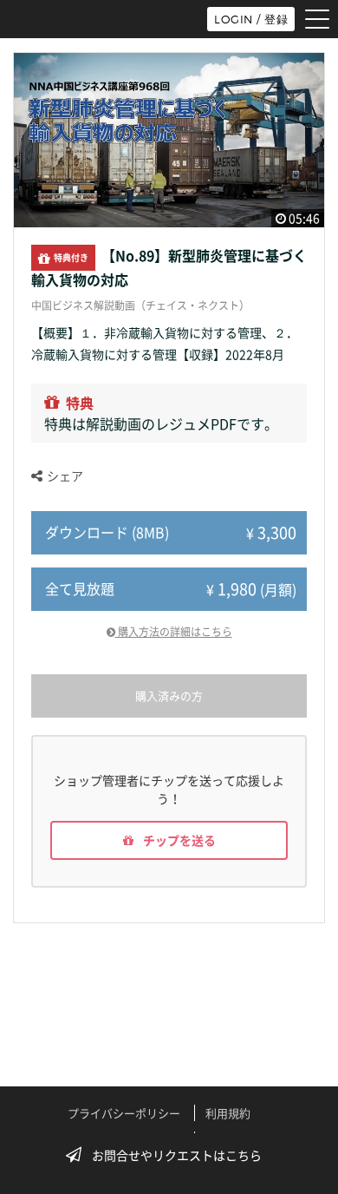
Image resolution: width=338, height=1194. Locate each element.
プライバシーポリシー (124, 1113)
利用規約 (227, 1113)
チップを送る (178, 840)
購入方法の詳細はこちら (173, 632)
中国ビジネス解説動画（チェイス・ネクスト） (140, 305)
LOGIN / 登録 (251, 19)
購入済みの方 (169, 695)
